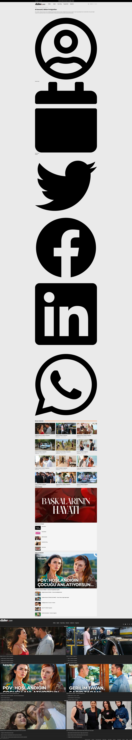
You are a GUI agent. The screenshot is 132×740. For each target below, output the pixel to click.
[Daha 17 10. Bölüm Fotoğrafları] (66, 461)
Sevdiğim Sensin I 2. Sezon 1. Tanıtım (48, 602)
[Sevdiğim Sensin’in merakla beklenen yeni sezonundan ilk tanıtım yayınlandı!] (33, 715)
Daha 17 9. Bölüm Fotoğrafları (40, 484)
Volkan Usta (37, 436)
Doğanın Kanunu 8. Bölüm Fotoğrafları (84, 468)
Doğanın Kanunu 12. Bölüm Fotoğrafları (42, 435)
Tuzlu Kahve (44, 531)
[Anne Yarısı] (38, 528)
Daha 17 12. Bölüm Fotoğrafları (40, 451)
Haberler (72, 4)
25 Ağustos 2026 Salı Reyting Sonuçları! (7, 732)
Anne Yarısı (44, 526)
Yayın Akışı (59, 4)
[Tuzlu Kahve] (38, 533)
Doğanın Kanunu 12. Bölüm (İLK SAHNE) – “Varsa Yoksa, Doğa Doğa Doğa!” (55, 597)
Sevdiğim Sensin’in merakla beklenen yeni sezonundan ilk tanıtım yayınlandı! (13, 730)
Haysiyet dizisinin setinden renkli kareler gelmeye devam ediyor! (78, 734)
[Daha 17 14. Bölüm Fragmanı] (38, 609)
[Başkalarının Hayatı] (66, 505)
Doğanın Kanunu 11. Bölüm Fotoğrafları (84, 435)
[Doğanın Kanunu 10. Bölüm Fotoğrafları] (66, 445)
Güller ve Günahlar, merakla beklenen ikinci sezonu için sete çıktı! (11, 734)
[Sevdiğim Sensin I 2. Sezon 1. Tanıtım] (38, 604)
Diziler (49, 4)
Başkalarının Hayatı (39, 524)
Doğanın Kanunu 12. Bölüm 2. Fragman (7, 699)
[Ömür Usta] (38, 549)
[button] (66, 186)
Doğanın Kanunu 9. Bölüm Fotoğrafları (42, 468)
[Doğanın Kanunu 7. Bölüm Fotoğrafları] (66, 477)
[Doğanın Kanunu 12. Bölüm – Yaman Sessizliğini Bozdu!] (38, 594)
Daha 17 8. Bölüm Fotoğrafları (82, 484)
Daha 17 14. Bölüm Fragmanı (47, 607)
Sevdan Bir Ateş (45, 542)
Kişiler (54, 4)
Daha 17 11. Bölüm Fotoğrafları (82, 451)
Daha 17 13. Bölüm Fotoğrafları (61, 435)
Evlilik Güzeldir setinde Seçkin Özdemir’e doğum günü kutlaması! (78, 732)
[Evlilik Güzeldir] (38, 538)
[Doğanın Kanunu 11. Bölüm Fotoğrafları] (87, 428)
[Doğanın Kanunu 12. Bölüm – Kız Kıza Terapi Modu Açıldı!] (66, 571)
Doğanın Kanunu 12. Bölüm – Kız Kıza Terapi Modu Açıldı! (47, 589)
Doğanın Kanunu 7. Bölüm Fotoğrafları (63, 484)
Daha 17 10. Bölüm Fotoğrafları (61, 468)
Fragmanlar (65, 4)
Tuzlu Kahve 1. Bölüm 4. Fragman (73, 699)
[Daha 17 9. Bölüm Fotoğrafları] (45, 477)
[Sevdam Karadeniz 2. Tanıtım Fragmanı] (38, 614)
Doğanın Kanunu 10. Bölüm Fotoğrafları (63, 451)
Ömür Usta (44, 547)
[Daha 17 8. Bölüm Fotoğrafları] (87, 477)
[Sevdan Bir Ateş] (38, 543)
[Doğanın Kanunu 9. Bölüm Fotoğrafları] (45, 461)
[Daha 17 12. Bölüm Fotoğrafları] (45, 445)
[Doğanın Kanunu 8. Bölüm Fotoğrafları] (87, 461)
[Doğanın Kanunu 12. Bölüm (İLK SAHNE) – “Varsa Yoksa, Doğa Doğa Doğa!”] (38, 599)
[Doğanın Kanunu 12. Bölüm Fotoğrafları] (45, 428)
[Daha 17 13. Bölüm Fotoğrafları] (66, 428)
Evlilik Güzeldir (44, 536)
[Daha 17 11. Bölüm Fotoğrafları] (87, 445)
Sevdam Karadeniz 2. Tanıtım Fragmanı (49, 613)
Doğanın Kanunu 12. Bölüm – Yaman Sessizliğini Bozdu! (52, 592)
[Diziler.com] (40, 4)
